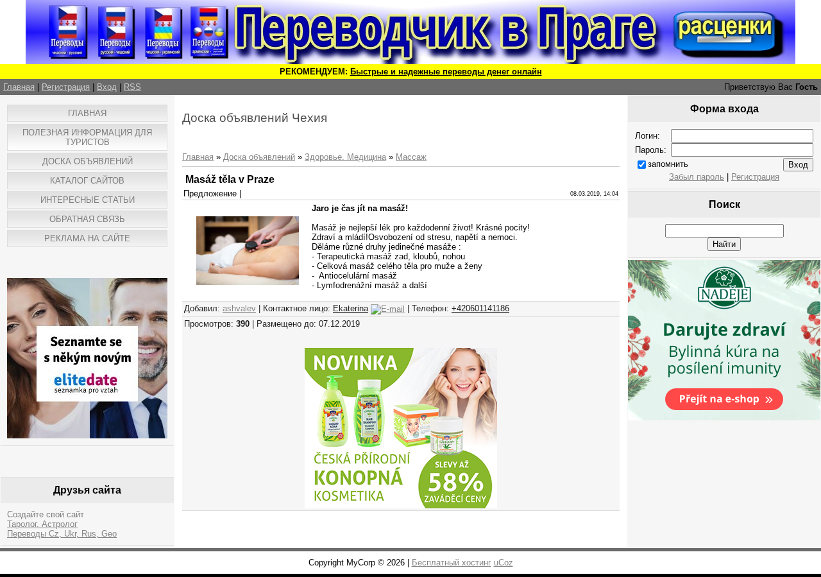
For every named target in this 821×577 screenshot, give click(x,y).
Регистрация (66, 87)
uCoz (503, 562)
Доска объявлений (259, 157)
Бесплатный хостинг (451, 562)
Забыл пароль (696, 177)
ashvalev (239, 308)
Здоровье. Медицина (345, 157)
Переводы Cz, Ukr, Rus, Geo (62, 533)
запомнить (668, 164)
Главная (19, 87)
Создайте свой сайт (45, 514)
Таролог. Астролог (42, 524)
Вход (107, 87)
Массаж (411, 157)
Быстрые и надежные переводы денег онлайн (446, 71)
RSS (132, 87)
